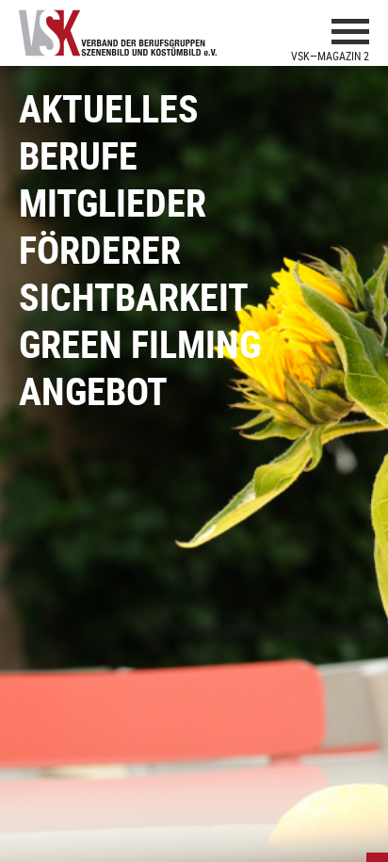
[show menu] (350, 34)
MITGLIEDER (112, 202)
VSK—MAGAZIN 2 (330, 55)
